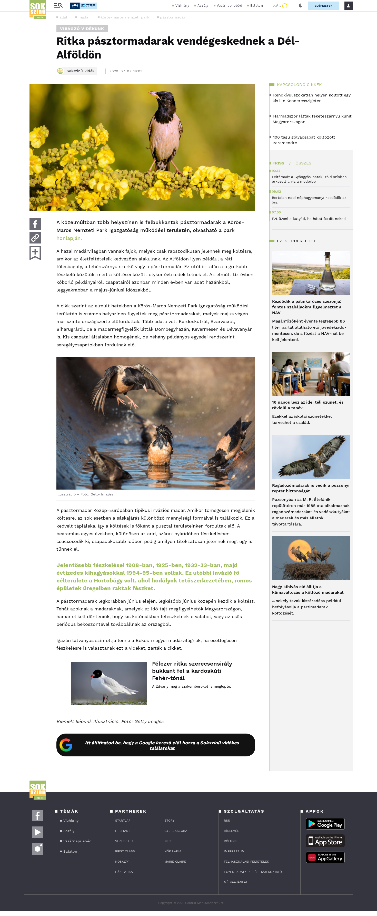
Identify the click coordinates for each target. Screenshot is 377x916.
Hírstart (122, 831)
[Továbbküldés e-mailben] (35, 237)
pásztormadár (172, 17)
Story (169, 820)
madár (84, 17)
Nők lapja (172, 851)
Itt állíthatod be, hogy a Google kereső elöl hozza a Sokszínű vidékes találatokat (162, 745)
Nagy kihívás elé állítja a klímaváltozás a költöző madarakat (308, 589)
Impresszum (234, 851)
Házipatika (124, 872)
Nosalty (122, 861)
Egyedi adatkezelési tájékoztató (253, 872)
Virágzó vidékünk (82, 28)
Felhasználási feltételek (246, 861)
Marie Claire (175, 861)
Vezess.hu (124, 841)
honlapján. (69, 238)
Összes (303, 163)
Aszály (203, 5)
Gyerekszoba (175, 831)
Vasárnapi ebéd (229, 5)
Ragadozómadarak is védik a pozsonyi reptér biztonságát (311, 488)
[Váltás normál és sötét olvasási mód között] (300, 6)
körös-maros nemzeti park (125, 17)
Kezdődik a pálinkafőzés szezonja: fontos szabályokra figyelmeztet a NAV (306, 307)
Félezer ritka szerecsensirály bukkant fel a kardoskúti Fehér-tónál (192, 670)
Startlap (122, 820)
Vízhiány (182, 5)
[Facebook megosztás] (35, 224)
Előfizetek (324, 5)
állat (63, 17)
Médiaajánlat (235, 882)
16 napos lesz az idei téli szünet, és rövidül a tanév (308, 405)
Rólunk (230, 841)
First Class (125, 851)
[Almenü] (58, 6)
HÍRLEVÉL (231, 831)
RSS (227, 820)
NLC (167, 841)
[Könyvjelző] (35, 253)
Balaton (256, 5)
